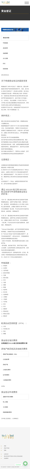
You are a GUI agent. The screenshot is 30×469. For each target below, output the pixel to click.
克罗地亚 (5, 270)
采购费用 (6, 458)
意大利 (5, 292)
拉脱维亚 (5, 294)
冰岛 (4, 326)
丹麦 (4, 275)
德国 (4, 285)
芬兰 (4, 280)
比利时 (5, 268)
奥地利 (5, 265)
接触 (5, 450)
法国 (4, 282)
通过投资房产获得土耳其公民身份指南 (13, 456)
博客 (5, 446)
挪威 (4, 333)
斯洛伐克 (5, 311)
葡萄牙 (5, 309)
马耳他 (5, 301)
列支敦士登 (6, 329)
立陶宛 (5, 297)
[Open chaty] (25, 464)
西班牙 (5, 316)
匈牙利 (5, 289)
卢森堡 (5, 299)
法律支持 (6, 454)
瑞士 (4, 331)
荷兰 (4, 304)
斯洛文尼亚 (6, 313)
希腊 (4, 287)
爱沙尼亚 (5, 277)
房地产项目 (6, 448)
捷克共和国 (6, 273)
